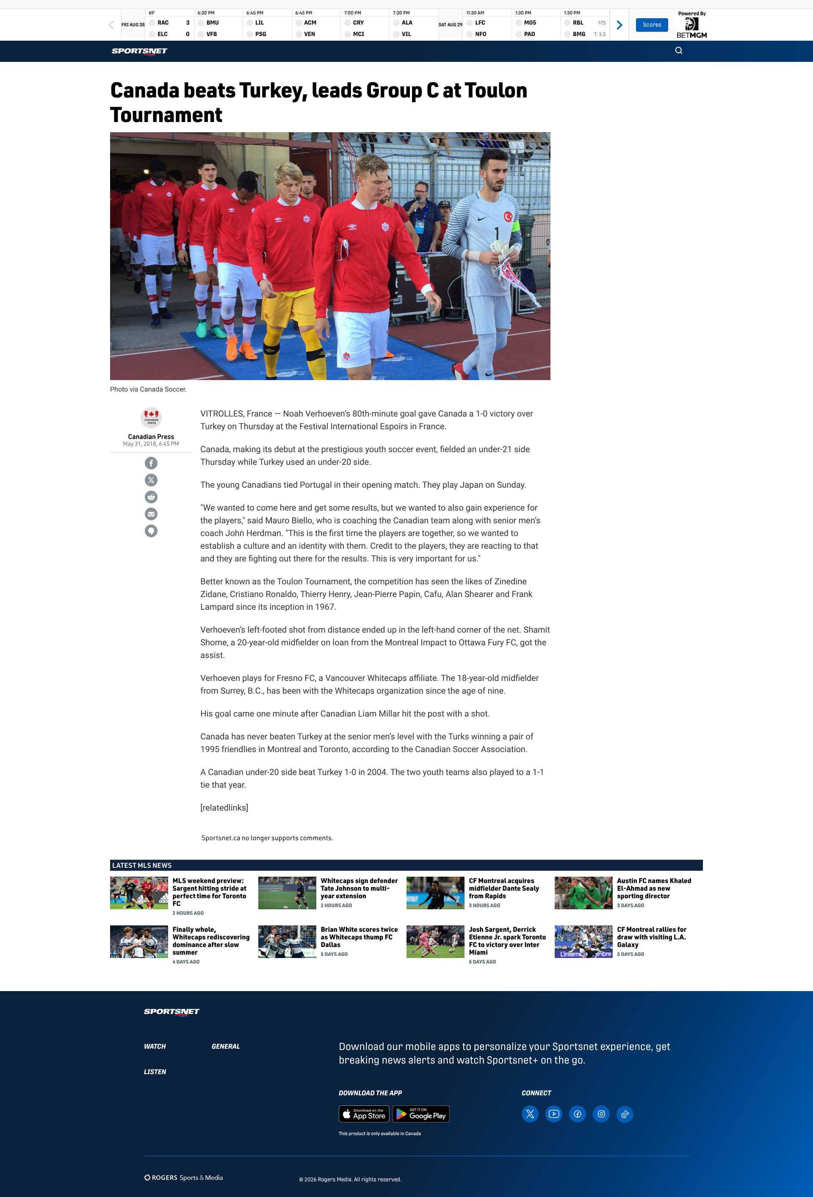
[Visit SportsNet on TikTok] (625, 1114)
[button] (679, 51)
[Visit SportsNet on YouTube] (553, 1113)
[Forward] (619, 25)
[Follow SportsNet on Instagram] (601, 1113)
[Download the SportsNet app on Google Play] (421, 1113)
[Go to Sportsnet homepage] (139, 52)
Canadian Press (151, 436)
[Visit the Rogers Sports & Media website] (183, 1178)
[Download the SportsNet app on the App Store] (364, 1113)
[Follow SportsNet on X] (530, 1113)
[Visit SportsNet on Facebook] (577, 1113)
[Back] (111, 25)
